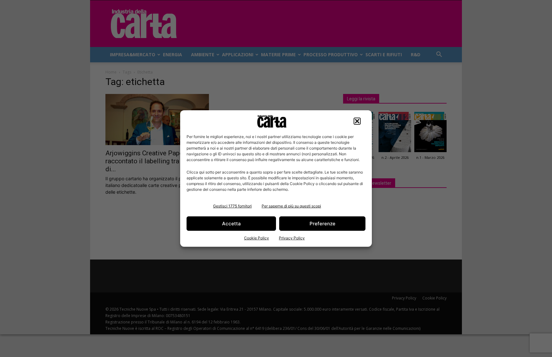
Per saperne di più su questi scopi (291, 206)
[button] (357, 121)
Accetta (231, 224)
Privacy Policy (292, 238)
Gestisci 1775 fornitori (232, 206)
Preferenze (322, 224)
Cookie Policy (256, 238)
